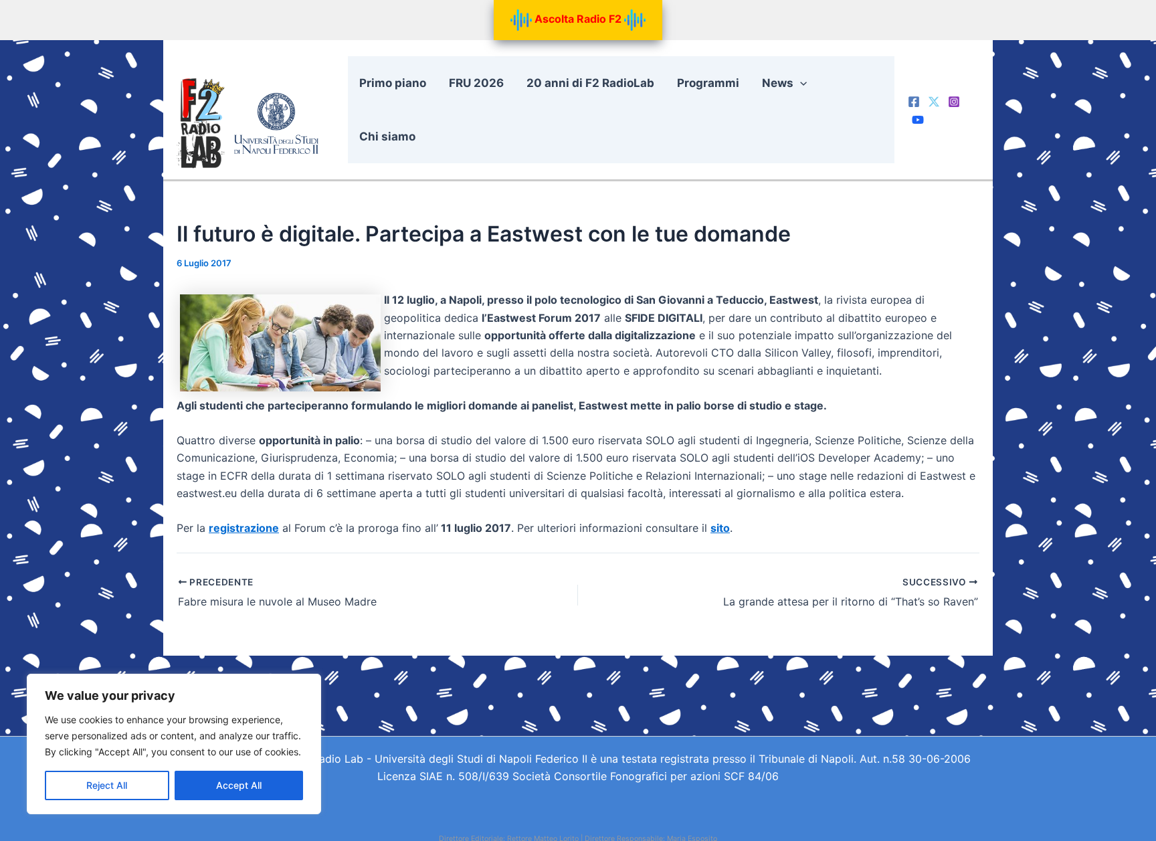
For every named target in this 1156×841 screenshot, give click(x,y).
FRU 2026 (476, 83)
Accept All (239, 785)
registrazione (244, 528)
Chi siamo (387, 136)
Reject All (106, 785)
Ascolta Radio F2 (578, 18)
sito (720, 528)
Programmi (708, 83)
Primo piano (392, 83)
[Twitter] (934, 102)
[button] (800, 83)
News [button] (777, 83)
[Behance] (918, 120)
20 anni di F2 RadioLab (590, 83)
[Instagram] (954, 102)
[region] (174, 744)
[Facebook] (914, 102)
